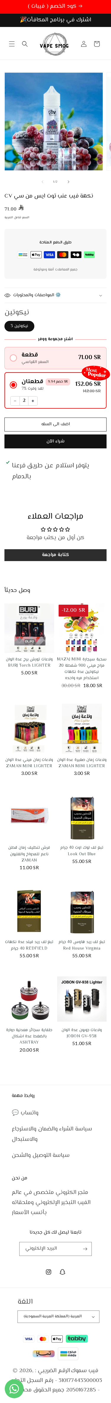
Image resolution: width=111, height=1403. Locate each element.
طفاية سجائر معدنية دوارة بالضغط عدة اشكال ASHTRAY (29, 1036)
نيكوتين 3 (19, 326)
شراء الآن (55, 441)
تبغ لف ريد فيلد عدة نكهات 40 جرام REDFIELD (29, 945)
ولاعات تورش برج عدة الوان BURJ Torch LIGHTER (29, 662)
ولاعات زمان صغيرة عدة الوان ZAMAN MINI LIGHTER (82, 763)
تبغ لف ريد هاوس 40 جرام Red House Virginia (82, 945)
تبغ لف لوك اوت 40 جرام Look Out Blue (81, 851)
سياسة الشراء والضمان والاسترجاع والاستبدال (52, 1134)
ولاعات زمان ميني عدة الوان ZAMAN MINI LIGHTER (29, 763)
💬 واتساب (25, 1113)
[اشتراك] (84, 1249)
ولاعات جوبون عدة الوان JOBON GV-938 (82, 1033)
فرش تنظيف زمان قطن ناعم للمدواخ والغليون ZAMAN (29, 854)
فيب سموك (84, 1371)
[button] (11, 43)
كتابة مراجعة (55, 555)
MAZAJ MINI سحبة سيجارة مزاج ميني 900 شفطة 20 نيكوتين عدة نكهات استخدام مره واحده (82, 669)
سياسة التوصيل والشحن (41, 1155)
